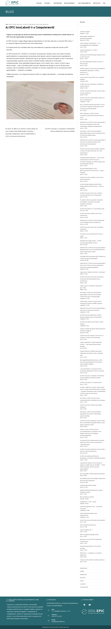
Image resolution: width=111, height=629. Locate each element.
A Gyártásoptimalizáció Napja (88, 485)
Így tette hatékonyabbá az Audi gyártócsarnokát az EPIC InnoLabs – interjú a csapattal (92, 170)
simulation (45, 24)
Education (83, 577)
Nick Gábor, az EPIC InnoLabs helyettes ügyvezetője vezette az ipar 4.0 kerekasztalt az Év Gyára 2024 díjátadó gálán (92, 133)
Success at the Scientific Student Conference (92, 560)
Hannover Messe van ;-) (86, 529)
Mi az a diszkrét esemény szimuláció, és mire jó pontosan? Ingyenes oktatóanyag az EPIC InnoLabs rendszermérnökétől (92, 106)
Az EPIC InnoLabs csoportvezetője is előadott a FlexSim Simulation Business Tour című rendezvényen (92, 151)
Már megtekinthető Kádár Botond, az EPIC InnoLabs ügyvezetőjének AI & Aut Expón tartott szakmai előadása (91, 362)
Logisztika (83, 584)
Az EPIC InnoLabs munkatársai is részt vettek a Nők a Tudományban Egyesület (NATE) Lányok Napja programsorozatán (92, 422)
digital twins (12, 24)
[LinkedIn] (84, 604)
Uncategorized (84, 587)
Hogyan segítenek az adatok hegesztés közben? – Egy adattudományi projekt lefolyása (91, 344)
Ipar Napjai (32, 24)
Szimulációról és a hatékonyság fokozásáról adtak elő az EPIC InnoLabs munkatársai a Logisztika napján (92, 442)
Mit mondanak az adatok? (87, 497)
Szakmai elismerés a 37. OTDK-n (88, 50)
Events (82, 580)
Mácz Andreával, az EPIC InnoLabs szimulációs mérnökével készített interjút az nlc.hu (92, 115)
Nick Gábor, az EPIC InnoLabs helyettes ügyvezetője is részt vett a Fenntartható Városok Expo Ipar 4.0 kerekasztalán (90, 294)
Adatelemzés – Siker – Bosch (88, 501)
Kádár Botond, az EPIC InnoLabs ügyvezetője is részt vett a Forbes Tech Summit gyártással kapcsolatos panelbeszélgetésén (92, 265)
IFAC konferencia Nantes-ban (88, 525)
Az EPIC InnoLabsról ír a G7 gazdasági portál (92, 208)
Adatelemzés (83, 568)
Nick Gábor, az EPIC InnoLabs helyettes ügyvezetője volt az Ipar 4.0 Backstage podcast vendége (90, 414)
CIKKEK (82, 571)
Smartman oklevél (85, 31)
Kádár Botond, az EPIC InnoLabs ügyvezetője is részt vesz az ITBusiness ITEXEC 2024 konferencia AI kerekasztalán (92, 142)
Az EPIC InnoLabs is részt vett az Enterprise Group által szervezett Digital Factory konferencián (91, 279)
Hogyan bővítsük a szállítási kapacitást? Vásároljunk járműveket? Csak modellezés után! (91, 353)
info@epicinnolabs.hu (58, 621)
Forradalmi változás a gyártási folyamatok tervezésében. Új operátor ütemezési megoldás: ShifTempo (91, 202)
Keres (102, 24)
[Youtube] (89, 604)
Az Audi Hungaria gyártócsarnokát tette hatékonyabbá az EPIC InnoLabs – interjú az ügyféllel (92, 186)
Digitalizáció (83, 574)
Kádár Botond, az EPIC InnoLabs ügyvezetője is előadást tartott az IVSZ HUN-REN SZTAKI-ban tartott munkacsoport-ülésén (92, 249)
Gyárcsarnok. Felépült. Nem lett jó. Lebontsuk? (92, 272)
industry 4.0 (20, 24)
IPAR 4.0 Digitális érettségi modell (89, 534)
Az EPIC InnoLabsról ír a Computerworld (91, 382)
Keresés (82, 22)
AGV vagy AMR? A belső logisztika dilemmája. (92, 473)
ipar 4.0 (26, 24)
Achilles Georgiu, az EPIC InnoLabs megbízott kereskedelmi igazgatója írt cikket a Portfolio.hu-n (92, 70)
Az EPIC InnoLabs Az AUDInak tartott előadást (92, 520)
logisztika (39, 24)
